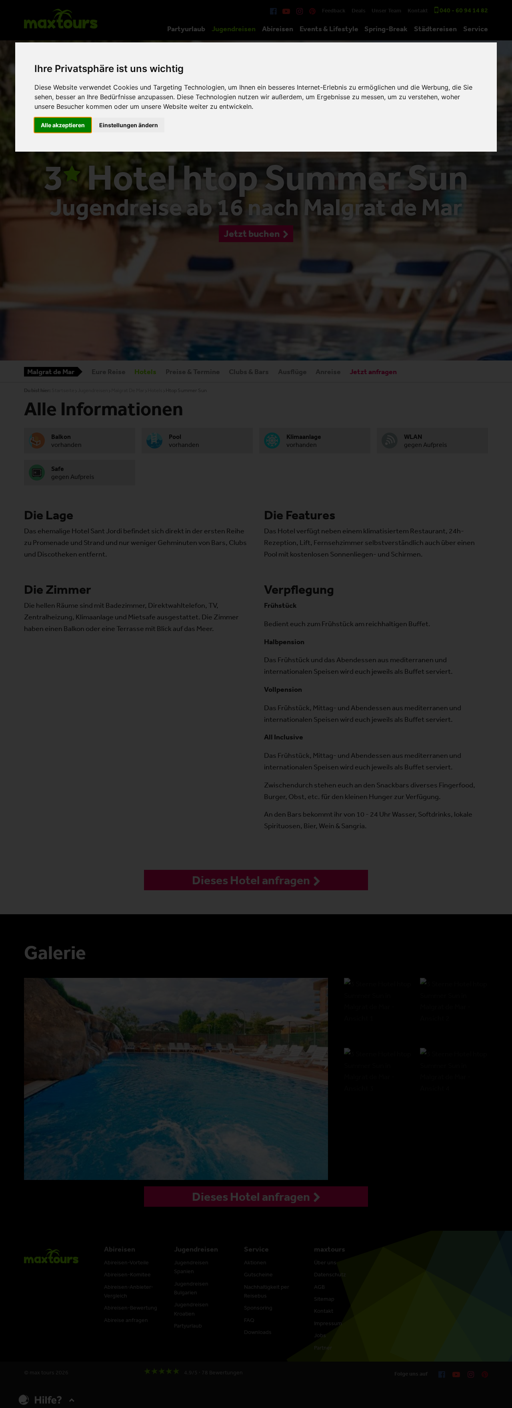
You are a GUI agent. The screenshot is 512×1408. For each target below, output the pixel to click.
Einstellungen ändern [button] (128, 125)
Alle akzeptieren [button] (63, 125)
